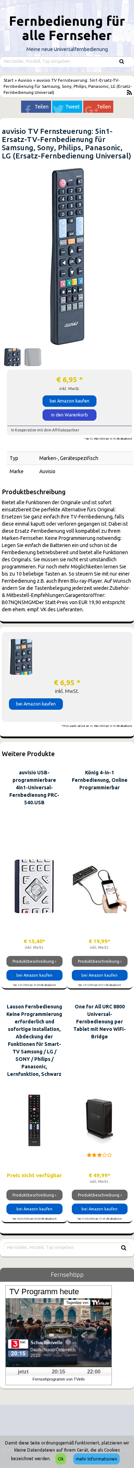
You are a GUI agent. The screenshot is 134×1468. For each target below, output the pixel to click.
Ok (61, 1459)
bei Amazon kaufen (69, 400)
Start (9, 80)
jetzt (23, 1371)
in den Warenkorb (69, 414)
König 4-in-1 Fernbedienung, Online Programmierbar (100, 780)
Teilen (42, 107)
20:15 (58, 1371)
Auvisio (25, 80)
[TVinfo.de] (58, 1332)
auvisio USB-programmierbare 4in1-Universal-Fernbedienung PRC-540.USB (34, 787)
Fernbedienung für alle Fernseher (67, 28)
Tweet (72, 107)
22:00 (93, 1371)
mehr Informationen (96, 1459)
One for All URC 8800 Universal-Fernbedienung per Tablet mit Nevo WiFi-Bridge (99, 1021)
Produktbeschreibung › (34, 961)
